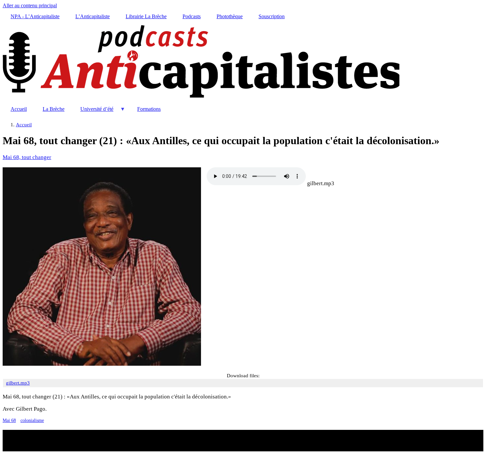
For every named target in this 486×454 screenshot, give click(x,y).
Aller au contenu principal (30, 5)
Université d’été (92, 111)
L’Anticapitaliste (92, 16)
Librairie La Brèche (146, 16)
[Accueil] (201, 98)
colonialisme (32, 420)
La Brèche (53, 109)
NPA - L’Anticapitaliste (35, 16)
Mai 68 (9, 420)
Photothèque (230, 16)
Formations (149, 109)
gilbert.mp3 (320, 183)
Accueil (19, 109)
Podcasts (191, 16)
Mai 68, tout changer (27, 157)
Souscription (272, 16)
